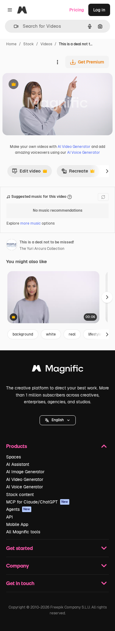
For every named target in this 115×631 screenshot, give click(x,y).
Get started (19, 548)
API (9, 517)
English (58, 419)
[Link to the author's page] (11, 245)
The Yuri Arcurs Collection (42, 248)
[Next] (107, 171)
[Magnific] (57, 370)
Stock (28, 44)
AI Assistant (17, 464)
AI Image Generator (25, 471)
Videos (46, 44)
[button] (58, 420)
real (72, 334)
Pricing (76, 10)
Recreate (74, 172)
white (51, 334)
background (23, 334)
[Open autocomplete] (13, 26)
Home (11, 44)
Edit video (26, 172)
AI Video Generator (74, 146)
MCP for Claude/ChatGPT (37, 502)
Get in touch (20, 583)
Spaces (13, 457)
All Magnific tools (23, 532)
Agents (18, 509)
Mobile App (17, 524)
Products (16, 446)
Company (17, 565)
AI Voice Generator (83, 152)
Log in (99, 10)
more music (30, 223)
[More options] (57, 62)
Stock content (20, 494)
